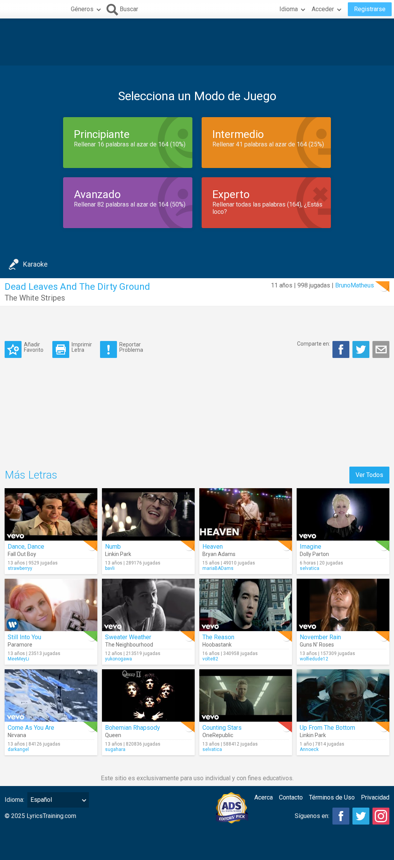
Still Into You (24, 637)
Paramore (20, 645)
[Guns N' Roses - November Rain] (343, 605)
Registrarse (370, 9)
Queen (113, 735)
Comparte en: (313, 343)
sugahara (115, 749)
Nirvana (17, 735)
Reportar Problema (131, 347)
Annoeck (309, 749)
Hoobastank (217, 645)
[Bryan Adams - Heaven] (245, 514)
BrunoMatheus (354, 285)
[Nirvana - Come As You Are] (51, 695)
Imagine (310, 546)
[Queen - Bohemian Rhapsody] (148, 695)
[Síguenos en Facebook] (340, 816)
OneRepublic (217, 735)
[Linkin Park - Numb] (148, 514)
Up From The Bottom (327, 727)
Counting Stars (222, 727)
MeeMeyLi (18, 659)
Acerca (263, 797)
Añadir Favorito (33, 347)
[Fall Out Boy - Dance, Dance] (51, 514)
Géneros (82, 9)
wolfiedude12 (314, 659)
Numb (113, 546)
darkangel (18, 749)
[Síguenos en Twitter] (360, 816)
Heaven (212, 546)
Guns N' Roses (317, 645)
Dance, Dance (26, 546)
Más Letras (31, 475)
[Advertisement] (197, 42)
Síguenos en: (312, 816)
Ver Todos (369, 475)
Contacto (291, 797)
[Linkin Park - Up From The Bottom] (343, 695)
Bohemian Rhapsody (132, 727)
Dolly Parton (314, 554)
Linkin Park (118, 554)
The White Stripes (35, 297)
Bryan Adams (218, 554)
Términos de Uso (332, 797)
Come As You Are (31, 727)
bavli (110, 568)
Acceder (323, 9)
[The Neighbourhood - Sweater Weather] (148, 605)
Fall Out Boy (22, 554)
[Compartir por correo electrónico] (380, 349)
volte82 (210, 659)
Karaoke (35, 264)
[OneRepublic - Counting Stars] (245, 695)
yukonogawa (118, 659)
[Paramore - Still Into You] (51, 605)
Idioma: (14, 799)
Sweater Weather (128, 637)
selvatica (309, 568)
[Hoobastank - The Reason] (245, 605)
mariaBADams (218, 568)
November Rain (320, 637)
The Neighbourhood (129, 645)
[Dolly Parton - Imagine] (343, 514)
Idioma (288, 9)
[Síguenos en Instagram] (380, 816)
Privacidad (375, 797)
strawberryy (20, 568)
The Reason (218, 637)
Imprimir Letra (82, 347)
